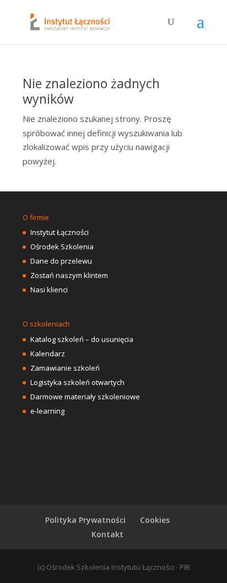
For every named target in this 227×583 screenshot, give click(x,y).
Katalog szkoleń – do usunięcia (81, 339)
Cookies (155, 520)
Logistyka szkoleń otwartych (77, 382)
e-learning (47, 411)
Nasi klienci (49, 290)
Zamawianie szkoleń (65, 368)
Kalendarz (47, 354)
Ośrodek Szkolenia (62, 247)
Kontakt (107, 534)
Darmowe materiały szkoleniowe (85, 397)
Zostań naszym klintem (69, 275)
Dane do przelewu (61, 261)
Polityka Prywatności (85, 520)
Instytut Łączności (59, 232)
